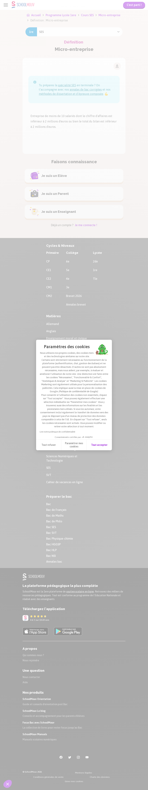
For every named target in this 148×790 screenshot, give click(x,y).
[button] (7, 784)
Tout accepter (99, 444)
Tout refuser (49, 444)
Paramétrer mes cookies (74, 445)
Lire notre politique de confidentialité (57, 432)
